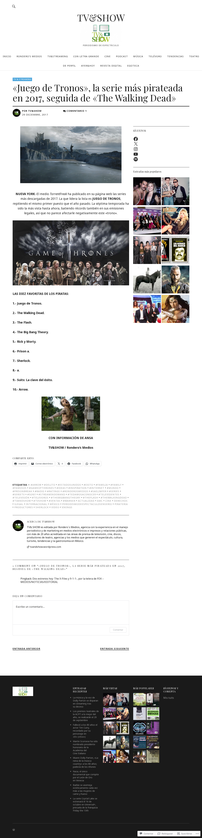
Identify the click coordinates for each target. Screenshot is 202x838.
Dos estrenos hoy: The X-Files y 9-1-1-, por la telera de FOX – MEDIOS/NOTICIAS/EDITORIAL (62, 580)
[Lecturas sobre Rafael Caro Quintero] (175, 250)
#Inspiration (77, 487)
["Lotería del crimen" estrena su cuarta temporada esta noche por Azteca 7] (147, 250)
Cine (108, 500)
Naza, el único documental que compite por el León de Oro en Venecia (86, 776)
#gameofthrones (41, 487)
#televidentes (108, 494)
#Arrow (36, 484)
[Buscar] (13, 6)
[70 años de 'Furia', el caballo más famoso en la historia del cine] (147, 280)
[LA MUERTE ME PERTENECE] (153, 757)
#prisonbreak (22, 491)
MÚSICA (138, 56)
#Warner (69, 500)
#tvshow (39, 500)
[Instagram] (135, 149)
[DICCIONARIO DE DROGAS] (153, 714)
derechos (121, 500)
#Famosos (20, 487)
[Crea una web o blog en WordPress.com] (14, 829)
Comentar (118, 629)
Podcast (122, 56)
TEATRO (194, 56)
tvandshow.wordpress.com (45, 547)
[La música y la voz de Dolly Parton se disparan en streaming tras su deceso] (175, 221)
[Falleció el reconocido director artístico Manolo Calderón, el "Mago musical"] (175, 191)
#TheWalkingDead (114, 497)
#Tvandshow (22, 500)
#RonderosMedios (75, 491)
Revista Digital (111, 65)
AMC (100, 500)
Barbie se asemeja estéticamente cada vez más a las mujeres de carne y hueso (85, 789)
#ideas (61, 487)
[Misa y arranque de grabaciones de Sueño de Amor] (139, 757)
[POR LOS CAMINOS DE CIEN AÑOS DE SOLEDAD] (139, 700)
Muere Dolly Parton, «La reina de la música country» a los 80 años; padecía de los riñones (85, 762)
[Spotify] (135, 159)
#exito (88, 484)
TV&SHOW (101, 17)
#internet (96, 487)
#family (116, 484)
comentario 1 (77, 110)
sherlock (42, 507)
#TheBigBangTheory (65, 497)
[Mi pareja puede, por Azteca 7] (147, 309)
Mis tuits (168, 698)
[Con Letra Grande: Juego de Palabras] (139, 742)
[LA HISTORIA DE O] (153, 700)
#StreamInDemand (52, 494)
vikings (67, 507)
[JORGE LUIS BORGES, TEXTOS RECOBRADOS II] (139, 714)
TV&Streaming (57, 56)
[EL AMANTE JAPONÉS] (153, 742)
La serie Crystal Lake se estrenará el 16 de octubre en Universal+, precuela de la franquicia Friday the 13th (85, 804)
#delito (49, 484)
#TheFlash (90, 497)
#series (114, 491)
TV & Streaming (22, 79)
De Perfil (69, 65)
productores (23, 507)
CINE (107, 56)
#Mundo (113, 487)
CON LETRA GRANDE (86, 56)
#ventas (54, 500)
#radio (40, 491)
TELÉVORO (155, 56)
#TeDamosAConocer (82, 494)
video (55, 507)
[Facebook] (135, 138)
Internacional (36, 504)
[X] (135, 144)
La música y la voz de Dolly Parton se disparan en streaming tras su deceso (85, 702)
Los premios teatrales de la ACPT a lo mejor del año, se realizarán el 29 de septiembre (86, 716)
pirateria (121, 504)
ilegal (18, 504)
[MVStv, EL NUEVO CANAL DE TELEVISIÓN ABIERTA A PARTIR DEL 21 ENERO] (147, 221)
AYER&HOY (88, 65)
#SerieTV (19, 494)
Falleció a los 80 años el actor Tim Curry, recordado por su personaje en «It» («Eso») (85, 730)
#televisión (21, 497)
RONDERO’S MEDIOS (29, 56)
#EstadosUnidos (69, 484)
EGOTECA (133, 65)
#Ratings (53, 491)
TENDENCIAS (175, 56)
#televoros (40, 497)
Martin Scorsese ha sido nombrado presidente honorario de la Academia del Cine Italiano (85, 747)
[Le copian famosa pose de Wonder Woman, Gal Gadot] (175, 309)
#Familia (102, 484)
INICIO (7, 56)
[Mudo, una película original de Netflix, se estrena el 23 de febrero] (139, 728)
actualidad (86, 500)
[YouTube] (135, 154)
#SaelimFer (99, 491)
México (55, 504)
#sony (31, 494)
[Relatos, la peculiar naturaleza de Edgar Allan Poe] (153, 728)
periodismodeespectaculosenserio (87, 504)
